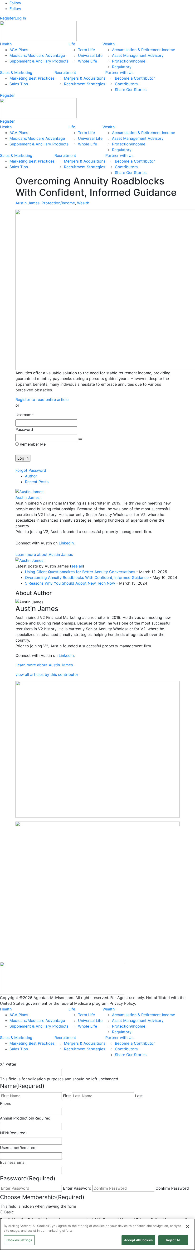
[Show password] (80, 439)
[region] (97, 1234)
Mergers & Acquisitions (84, 78)
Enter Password (77, 1188)
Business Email (13, 1162)
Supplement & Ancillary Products (39, 61)
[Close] (187, 1226)
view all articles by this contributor (46, 674)
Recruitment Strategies (84, 84)
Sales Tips (19, 84)
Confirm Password (172, 1188)
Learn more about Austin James (44, 554)
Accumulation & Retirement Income (143, 49)
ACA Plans (19, 49)
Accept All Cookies (138, 1240)
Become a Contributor (135, 78)
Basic (9, 1212)
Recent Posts (37, 481)
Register (7, 18)
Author (31, 476)
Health (6, 44)
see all (77, 566)
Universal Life (90, 55)
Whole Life (87, 61)
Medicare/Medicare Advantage (37, 55)
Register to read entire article (41, 399)
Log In (20, 18)
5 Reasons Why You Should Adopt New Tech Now (70, 583)
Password (24, 429)
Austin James (27, 203)
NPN (13, 1132)
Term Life (86, 49)
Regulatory (122, 66)
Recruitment (65, 72)
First (67, 1095)
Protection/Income (128, 61)
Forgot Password (30, 470)
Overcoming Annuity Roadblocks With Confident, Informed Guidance (87, 577)
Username (24, 414)
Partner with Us (119, 72)
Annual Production (26, 1118)
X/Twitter (8, 1064)
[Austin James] (29, 491)
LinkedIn (66, 543)
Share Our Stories (130, 89)
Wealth (108, 44)
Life (71, 44)
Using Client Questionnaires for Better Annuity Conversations (80, 571)
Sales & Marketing (16, 72)
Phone (5, 1103)
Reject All (173, 1240)
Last (139, 1095)
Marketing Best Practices (32, 78)
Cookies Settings (19, 1240)
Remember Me (32, 444)
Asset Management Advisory (138, 55)
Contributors (126, 84)
